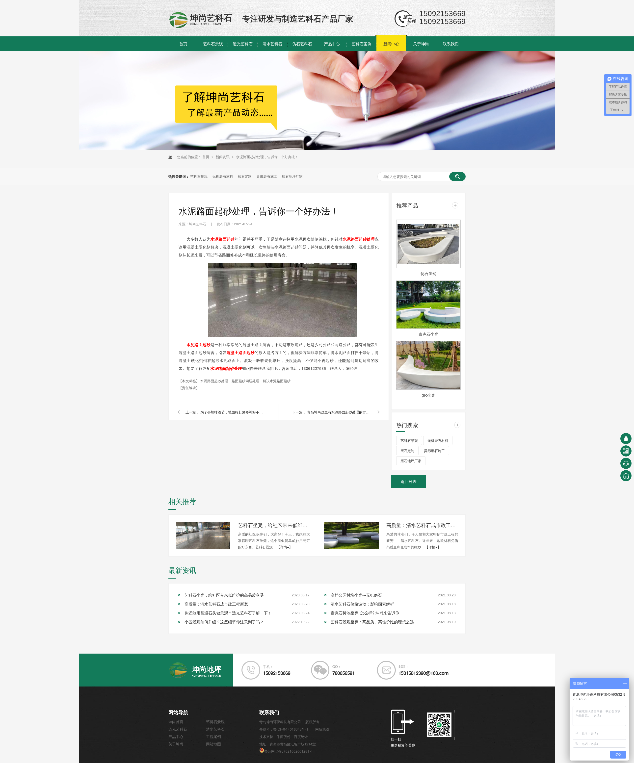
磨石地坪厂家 (292, 176)
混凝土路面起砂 (241, 352)
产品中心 (332, 44)
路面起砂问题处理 (246, 380)
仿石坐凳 (428, 273)
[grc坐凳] (428, 365)
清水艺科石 (272, 44)
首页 (183, 44)
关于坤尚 (421, 44)
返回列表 (409, 481)
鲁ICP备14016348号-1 (290, 729)
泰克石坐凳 (428, 334)
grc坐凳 (428, 395)
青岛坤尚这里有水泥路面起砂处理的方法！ (339, 411)
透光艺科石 (243, 44)
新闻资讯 (223, 156)
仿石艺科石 (302, 44)
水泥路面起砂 (198, 344)
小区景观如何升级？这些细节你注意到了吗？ (224, 622)
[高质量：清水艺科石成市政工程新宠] (351, 535)
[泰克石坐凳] (428, 305)
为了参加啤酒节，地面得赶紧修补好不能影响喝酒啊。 (232, 411)
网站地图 (213, 743)
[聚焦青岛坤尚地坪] (317, 148)
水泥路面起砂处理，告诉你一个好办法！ (267, 156)
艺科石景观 (213, 44)
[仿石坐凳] (428, 244)
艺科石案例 (361, 44)
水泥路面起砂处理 (226, 368)
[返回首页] (626, 475)
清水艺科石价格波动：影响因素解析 (362, 604)
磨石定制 (245, 176)
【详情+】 (284, 546)
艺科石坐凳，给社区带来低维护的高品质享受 (274, 525)
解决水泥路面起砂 (277, 380)
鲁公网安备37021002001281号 (288, 751)
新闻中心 (391, 44)
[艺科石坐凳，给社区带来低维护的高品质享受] (203, 535)
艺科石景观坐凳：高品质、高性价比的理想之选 (372, 622)
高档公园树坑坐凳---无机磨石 (356, 595)
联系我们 (451, 44)
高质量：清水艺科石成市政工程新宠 (422, 525)
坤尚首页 (175, 721)
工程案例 (213, 736)
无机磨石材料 (222, 176)
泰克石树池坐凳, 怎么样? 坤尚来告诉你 (365, 613)
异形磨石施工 (266, 176)
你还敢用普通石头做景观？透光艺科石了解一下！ (228, 613)
